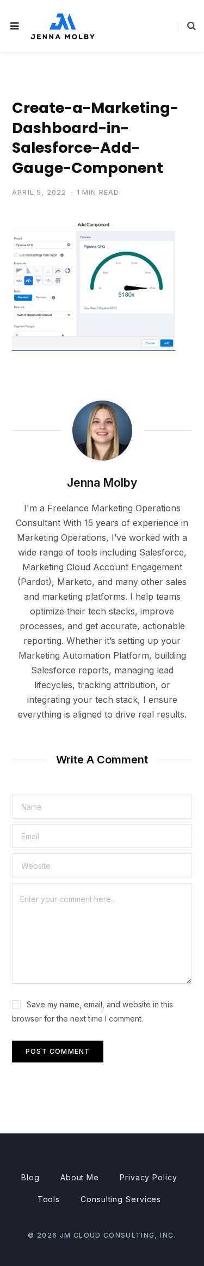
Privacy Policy (148, 1177)
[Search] (187, 26)
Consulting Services (121, 1199)
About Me (79, 1177)
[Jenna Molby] (62, 26)
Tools (49, 1199)
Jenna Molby (102, 482)
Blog (30, 1177)
